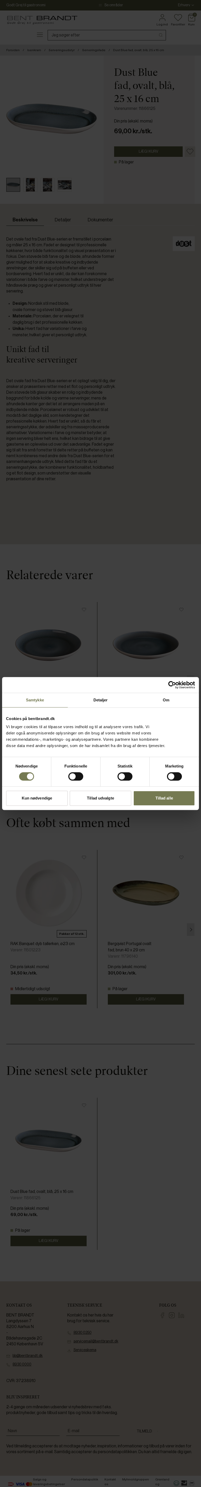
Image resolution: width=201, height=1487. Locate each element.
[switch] (75, 776)
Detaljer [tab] (100, 700)
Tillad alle (164, 798)
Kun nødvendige (37, 798)
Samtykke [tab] (35, 700)
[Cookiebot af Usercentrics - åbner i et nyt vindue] (172, 685)
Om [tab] (166, 700)
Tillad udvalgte (100, 798)
